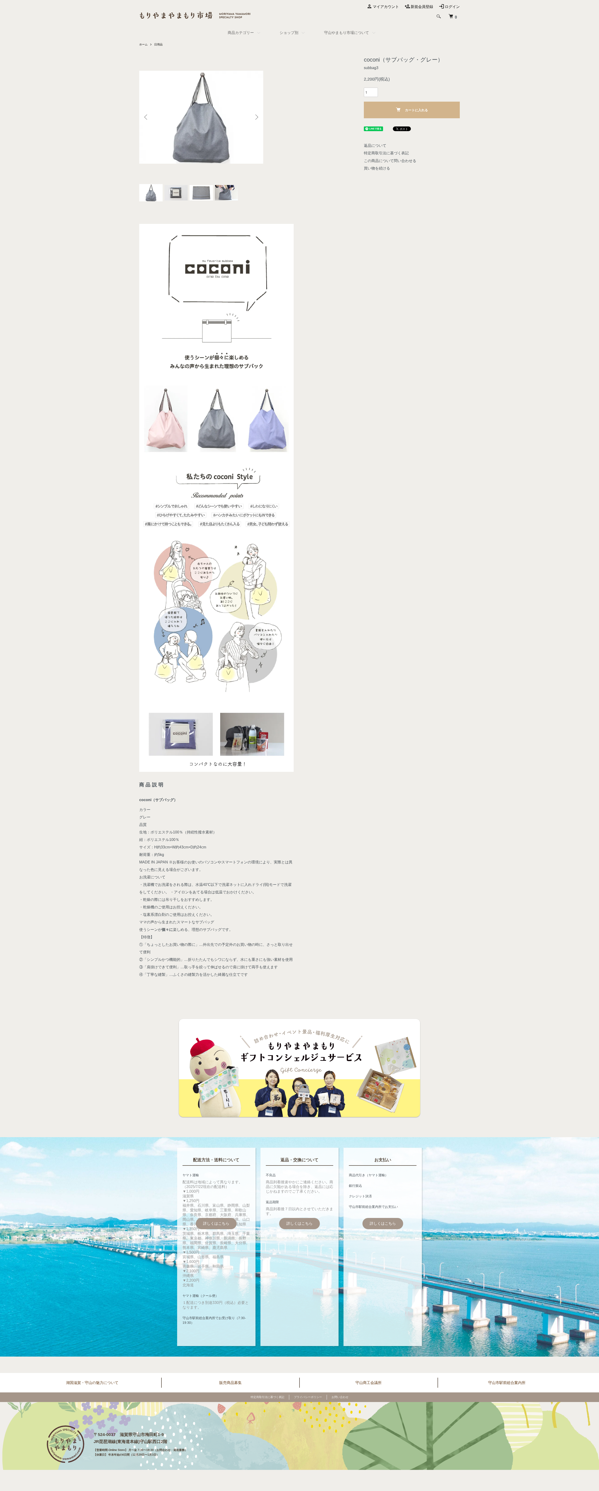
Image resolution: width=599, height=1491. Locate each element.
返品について (375, 146)
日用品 (158, 44)
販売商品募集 (230, 1383)
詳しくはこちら (216, 1223)
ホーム (143, 44)
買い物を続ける (377, 168)
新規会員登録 (422, 7)
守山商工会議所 (368, 1383)
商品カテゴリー (241, 33)
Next (256, 117)
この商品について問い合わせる (390, 161)
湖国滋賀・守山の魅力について (92, 1383)
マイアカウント (386, 7)
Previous (146, 117)
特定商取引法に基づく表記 (386, 153)
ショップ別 (289, 33)
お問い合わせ (340, 1397)
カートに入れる (416, 110)
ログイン (452, 7)
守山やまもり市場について (346, 33)
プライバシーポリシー (308, 1397)
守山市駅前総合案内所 (507, 1383)
